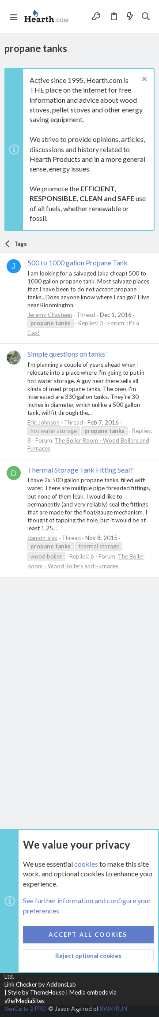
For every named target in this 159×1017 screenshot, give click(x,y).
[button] (13, 17)
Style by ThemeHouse (36, 992)
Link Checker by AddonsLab (40, 984)
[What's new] (129, 16)
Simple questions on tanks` (67, 354)
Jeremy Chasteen (49, 314)
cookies (86, 864)
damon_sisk (42, 537)
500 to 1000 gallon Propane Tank (77, 262)
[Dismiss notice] (143, 80)
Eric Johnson (43, 422)
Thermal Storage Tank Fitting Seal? (80, 470)
